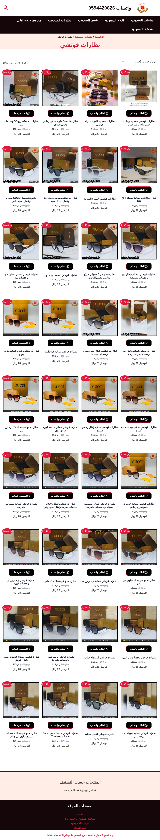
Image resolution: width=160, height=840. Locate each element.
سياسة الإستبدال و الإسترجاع (80, 818)
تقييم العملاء (80, 828)
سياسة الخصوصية (80, 823)
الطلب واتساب (137, 113)
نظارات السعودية (59, 20)
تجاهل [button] (49, 835)
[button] (5, 8)
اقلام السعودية (114, 20)
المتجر (80, 814)
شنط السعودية (88, 20)
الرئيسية (99, 36)
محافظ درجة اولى (29, 20)
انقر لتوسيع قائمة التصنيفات (78, 790)
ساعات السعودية (142, 20)
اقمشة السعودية (142, 29)
